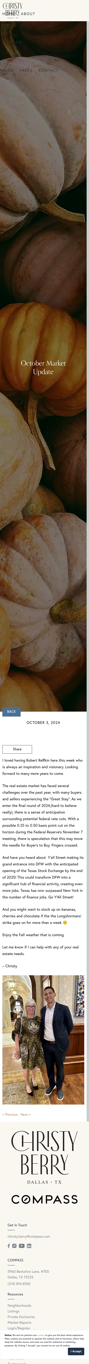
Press (26, 71)
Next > (25, 1115)
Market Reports (19, 1323)
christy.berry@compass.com (29, 1237)
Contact (48, 71)
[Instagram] (14, 1246)
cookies (41, 1336)
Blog (8, 71)
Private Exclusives (21, 1317)
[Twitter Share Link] (17, 762)
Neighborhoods (19, 1306)
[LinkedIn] (29, 1246)
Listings (12, 42)
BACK (11, 712)
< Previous (10, 1115)
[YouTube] (21, 1246)
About (28, 14)
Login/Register (19, 1328)
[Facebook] (9, 1246)
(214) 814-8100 (19, 1284)
